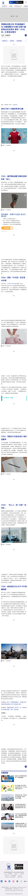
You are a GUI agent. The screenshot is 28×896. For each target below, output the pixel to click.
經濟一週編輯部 (5, 35)
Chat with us (7, 890)
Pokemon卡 (18, 6)
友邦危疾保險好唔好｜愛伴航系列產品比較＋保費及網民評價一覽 (21, 806)
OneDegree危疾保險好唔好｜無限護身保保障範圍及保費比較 (21, 815)
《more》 (20, 875)
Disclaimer (13, 890)
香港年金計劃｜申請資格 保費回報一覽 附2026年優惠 (21, 796)
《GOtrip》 (16, 873)
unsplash (15, 104)
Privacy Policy (20, 890)
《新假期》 (10, 873)
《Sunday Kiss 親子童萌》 (10, 877)
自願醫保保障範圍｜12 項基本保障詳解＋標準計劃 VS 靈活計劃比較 (21, 825)
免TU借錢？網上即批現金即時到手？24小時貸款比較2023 (21, 787)
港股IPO (4, 6)
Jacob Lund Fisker (12, 283)
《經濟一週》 (20, 877)
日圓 (11, 6)
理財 (2, 36)
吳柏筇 (12, 40)
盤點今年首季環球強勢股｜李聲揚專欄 (21, 776)
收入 (6, 517)
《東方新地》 (14, 875)
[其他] (26, 35)
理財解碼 (19, 40)
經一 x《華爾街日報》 (17, 2)
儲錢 (7, 442)
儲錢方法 (4, 40)
